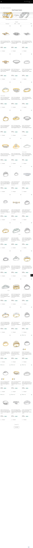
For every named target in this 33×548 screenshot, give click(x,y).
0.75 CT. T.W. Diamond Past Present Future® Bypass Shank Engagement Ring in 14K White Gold (16, 410)
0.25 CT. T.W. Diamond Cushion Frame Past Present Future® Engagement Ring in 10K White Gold (26, 353)
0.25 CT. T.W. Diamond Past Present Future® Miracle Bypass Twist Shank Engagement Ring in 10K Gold (5, 126)
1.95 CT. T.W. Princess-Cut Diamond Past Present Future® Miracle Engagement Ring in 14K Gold (16, 323)
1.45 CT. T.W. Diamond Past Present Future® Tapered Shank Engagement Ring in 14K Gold (16, 210)
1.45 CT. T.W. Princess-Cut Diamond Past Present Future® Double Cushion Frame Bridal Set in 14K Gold (15, 353)
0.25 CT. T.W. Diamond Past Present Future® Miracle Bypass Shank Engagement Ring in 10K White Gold (5, 382)
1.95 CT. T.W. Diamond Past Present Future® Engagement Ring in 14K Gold (5, 353)
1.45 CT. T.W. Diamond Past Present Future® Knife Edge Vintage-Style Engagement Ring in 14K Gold (5, 323)
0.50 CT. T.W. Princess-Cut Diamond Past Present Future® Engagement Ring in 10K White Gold (16, 70)
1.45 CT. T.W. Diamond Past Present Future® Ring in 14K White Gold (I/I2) (5, 267)
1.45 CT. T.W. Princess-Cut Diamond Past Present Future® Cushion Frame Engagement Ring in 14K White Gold (27, 182)
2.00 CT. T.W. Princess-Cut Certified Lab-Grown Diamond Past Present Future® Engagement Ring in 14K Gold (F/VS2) (5, 154)
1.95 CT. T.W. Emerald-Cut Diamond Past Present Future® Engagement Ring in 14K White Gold (5, 295)
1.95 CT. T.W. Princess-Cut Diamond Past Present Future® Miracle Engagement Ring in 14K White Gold (5, 210)
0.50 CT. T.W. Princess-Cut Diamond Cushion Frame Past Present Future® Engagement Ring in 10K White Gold (5, 410)
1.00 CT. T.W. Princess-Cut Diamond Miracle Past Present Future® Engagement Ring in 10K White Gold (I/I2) (27, 382)
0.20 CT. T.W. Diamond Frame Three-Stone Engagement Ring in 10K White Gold (16, 42)
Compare (3, 50)
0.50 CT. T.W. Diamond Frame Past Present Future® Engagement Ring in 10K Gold (16, 382)
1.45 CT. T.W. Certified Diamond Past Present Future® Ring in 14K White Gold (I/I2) (15, 239)
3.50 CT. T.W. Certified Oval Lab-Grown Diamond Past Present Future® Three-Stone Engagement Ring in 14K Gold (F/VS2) (16, 98)
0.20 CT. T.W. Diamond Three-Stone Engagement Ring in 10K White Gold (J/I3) (27, 42)
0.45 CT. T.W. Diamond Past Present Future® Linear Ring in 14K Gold (16, 154)
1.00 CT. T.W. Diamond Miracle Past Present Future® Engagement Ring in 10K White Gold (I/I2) (27, 70)
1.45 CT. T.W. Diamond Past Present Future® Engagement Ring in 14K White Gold (27, 239)
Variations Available (3, 95)
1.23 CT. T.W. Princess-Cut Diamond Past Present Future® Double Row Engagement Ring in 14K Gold (5, 239)
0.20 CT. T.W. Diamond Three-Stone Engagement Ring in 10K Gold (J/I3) (5, 42)
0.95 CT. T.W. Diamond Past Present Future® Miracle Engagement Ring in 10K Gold (5, 98)
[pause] (1, 1)
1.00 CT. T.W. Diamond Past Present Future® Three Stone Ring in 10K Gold (27, 98)
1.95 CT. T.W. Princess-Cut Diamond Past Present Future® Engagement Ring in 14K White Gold (26, 210)
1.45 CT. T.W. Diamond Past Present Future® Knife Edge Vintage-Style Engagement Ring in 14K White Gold (26, 295)
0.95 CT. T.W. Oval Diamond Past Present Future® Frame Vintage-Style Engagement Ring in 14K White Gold (16, 267)
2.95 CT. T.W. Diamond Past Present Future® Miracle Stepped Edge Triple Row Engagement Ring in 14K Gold (16, 295)
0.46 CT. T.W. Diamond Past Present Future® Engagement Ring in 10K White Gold (27, 154)
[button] (31, 1)
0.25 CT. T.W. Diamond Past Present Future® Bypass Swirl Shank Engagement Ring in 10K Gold (16, 126)
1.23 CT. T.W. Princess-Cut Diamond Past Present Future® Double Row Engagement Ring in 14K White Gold (16, 182)
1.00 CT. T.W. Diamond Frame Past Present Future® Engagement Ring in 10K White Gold (27, 410)
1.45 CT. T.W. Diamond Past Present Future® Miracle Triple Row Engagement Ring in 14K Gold (27, 267)
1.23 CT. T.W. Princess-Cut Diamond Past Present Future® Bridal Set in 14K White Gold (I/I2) (26, 323)
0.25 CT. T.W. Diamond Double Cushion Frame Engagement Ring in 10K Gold (5, 70)
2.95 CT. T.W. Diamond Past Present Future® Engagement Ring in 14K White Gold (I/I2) (5, 182)
